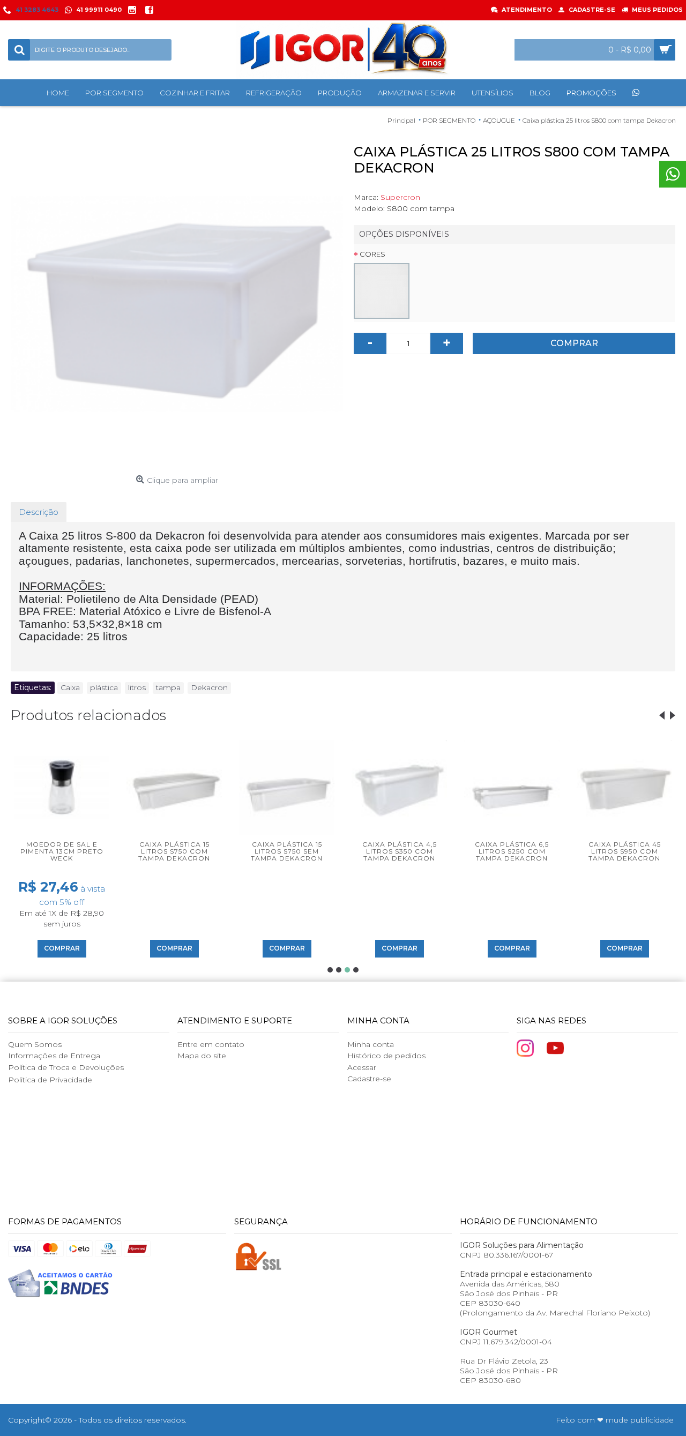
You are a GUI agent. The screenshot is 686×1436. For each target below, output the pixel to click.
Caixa (70, 687)
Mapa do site (201, 1055)
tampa (168, 687)
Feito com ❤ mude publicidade (615, 1420)
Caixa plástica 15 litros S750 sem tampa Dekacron (287, 851)
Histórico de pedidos (386, 1055)
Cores (372, 254)
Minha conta (370, 1044)
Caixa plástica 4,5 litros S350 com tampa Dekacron (399, 851)
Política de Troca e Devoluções (66, 1067)
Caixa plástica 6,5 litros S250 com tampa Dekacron (512, 851)
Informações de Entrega (54, 1055)
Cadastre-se (369, 1078)
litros (137, 687)
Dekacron (209, 687)
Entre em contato (210, 1044)
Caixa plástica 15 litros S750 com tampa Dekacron (174, 851)
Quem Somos (35, 1044)
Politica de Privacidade (50, 1080)
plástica (104, 687)
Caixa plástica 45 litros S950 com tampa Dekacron (624, 851)
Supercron (400, 197)
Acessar (361, 1067)
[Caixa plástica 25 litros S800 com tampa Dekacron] (177, 304)
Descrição (38, 512)
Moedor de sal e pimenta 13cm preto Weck (61, 851)
